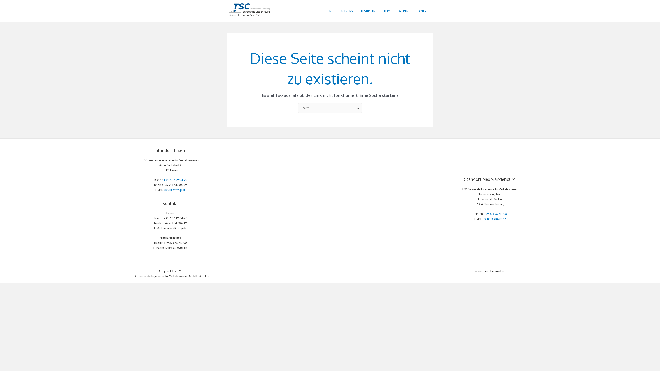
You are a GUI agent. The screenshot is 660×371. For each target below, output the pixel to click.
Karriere (404, 11)
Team (387, 11)
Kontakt (423, 11)
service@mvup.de (175, 190)
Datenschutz (498, 271)
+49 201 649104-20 (175, 180)
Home (329, 11)
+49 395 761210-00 (495, 214)
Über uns (347, 11)
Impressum (481, 271)
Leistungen (368, 11)
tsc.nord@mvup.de (494, 219)
